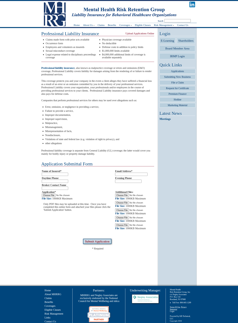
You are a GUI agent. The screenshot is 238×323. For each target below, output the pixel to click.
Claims (48, 298)
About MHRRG (53, 294)
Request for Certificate (177, 88)
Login (172, 311)
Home (48, 290)
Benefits (49, 302)
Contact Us (50, 321)
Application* (49, 192)
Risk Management (54, 313)
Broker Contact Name (54, 185)
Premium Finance (178, 93)
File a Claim (177, 82)
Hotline (177, 99)
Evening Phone (123, 178)
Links (47, 317)
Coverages (50, 306)
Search (160, 21)
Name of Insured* (52, 171)
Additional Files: (124, 192)
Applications (177, 71)
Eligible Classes (53, 309)
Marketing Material (177, 105)
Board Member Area (177, 48)
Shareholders (185, 40)
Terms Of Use (175, 307)
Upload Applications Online (139, 33)
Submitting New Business (177, 76)
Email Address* (123, 171)
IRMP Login (177, 56)
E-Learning (167, 40)
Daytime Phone (50, 178)
